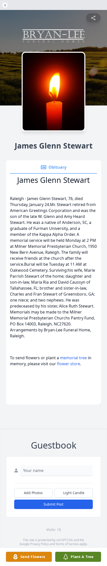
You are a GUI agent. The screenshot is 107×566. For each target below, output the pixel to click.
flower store (68, 363)
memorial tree (73, 357)
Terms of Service (67, 544)
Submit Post (53, 504)
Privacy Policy (39, 544)
